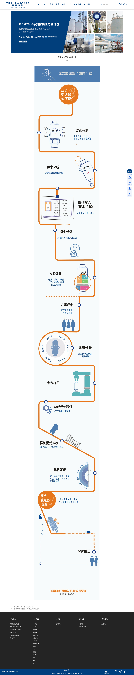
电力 (34, 663)
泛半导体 (35, 629)
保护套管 (12, 638)
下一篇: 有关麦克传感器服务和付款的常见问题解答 (25, 609)
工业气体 (35, 640)
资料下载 (58, 624)
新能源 (34, 652)
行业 (69, 4)
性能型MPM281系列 (15, 629)
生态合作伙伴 (82, 626)
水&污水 (35, 624)
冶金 (34, 660)
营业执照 (66, 670)
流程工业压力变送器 (15, 626)
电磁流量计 (13, 632)
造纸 (34, 657)
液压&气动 (35, 635)
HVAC (34, 626)
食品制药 (35, 654)
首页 (39, 4)
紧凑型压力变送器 (15, 624)
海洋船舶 (35, 632)
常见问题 (80, 624)
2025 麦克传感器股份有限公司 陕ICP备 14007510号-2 (67, 673)
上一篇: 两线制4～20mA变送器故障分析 (22, 607)
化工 (34, 649)
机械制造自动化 (37, 643)
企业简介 (103, 624)
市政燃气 (35, 638)
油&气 (34, 646)
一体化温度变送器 (15, 635)
